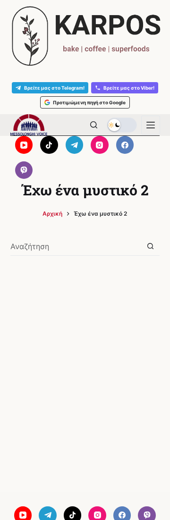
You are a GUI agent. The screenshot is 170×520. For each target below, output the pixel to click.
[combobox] (76, 246)
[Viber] (24, 170)
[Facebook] (125, 145)
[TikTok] (49, 145)
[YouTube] (24, 145)
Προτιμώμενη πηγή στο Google (89, 102)
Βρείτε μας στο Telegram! (54, 88)
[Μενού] (150, 125)
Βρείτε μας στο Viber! (128, 88)
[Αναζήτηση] (93, 124)
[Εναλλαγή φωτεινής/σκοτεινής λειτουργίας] (122, 125)
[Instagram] (100, 145)
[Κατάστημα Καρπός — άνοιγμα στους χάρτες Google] (85, 36)
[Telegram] (75, 145)
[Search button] (150, 246)
